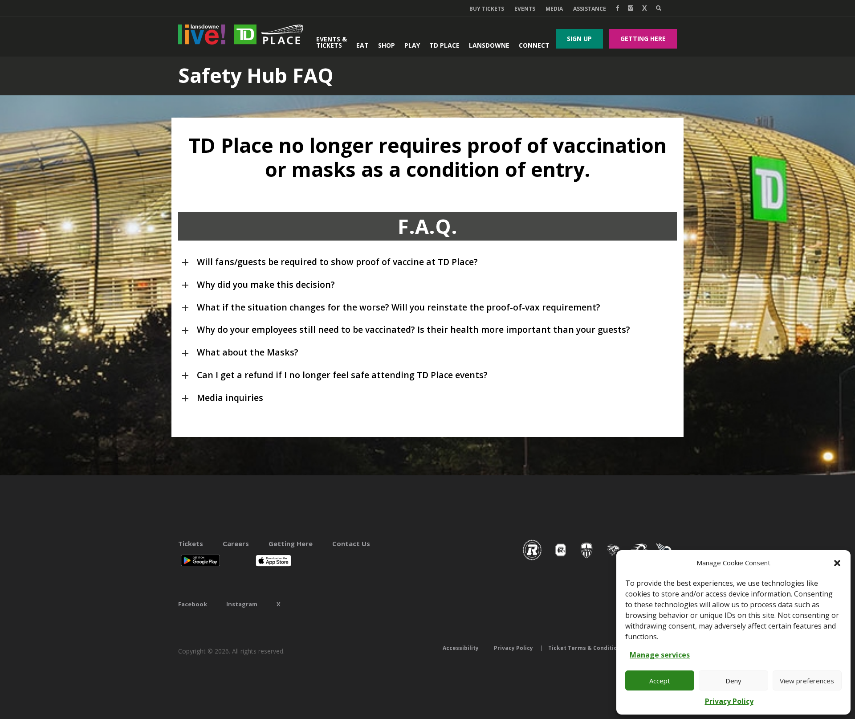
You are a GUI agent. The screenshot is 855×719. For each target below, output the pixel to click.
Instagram (241, 604)
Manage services (660, 655)
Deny (733, 680)
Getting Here (643, 38)
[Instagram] (630, 8)
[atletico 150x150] (587, 559)
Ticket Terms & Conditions (586, 648)
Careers (236, 543)
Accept (659, 680)
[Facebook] (617, 8)
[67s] (561, 559)
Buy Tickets (486, 8)
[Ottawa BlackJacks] (613, 559)
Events (524, 8)
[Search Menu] (658, 8)
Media (554, 8)
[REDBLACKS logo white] (532, 559)
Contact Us (351, 543)
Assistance (589, 8)
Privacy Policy (729, 701)
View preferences (807, 680)
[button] (837, 563)
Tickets (190, 543)
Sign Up (579, 38)
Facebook (192, 604)
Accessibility (461, 648)
